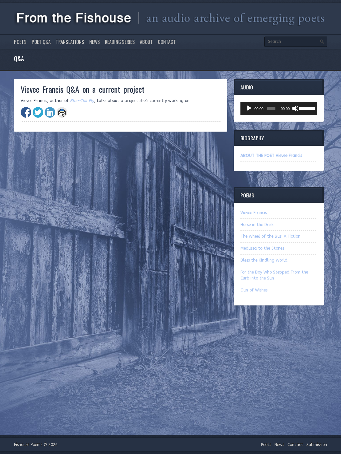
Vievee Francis (253, 212)
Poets (20, 41)
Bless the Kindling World (263, 260)
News (94, 41)
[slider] (306, 108)
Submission (316, 444)
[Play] (249, 108)
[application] (278, 108)
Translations (70, 41)
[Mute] (295, 108)
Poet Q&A (41, 41)
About (146, 41)
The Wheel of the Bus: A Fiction (270, 236)
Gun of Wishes (253, 290)
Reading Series (120, 41)
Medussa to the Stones (262, 248)
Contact (167, 41)
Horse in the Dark (256, 224)
